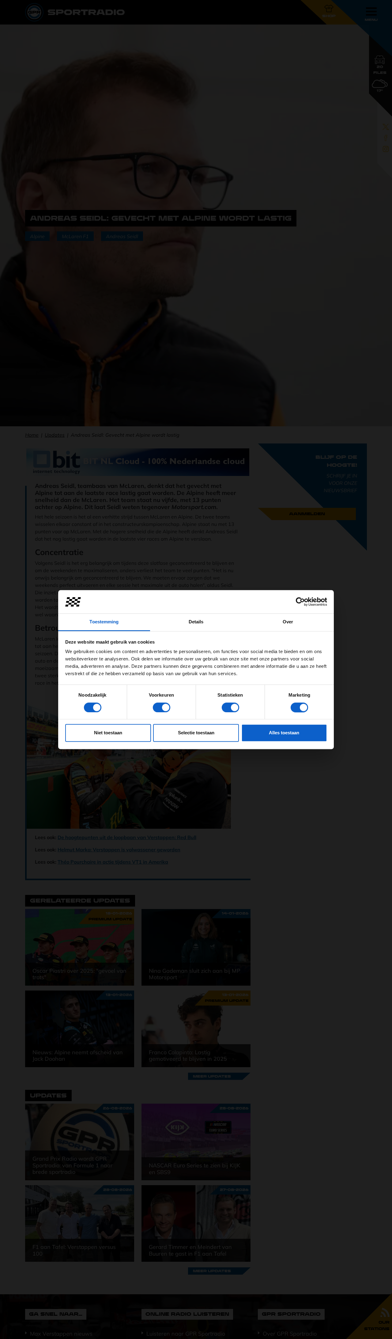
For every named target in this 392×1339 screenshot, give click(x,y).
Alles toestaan (284, 733)
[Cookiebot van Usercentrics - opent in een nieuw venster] (300, 601)
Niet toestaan (108, 733)
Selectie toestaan (196, 733)
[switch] (161, 707)
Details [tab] (196, 622)
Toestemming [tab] (104, 622)
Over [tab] (288, 622)
